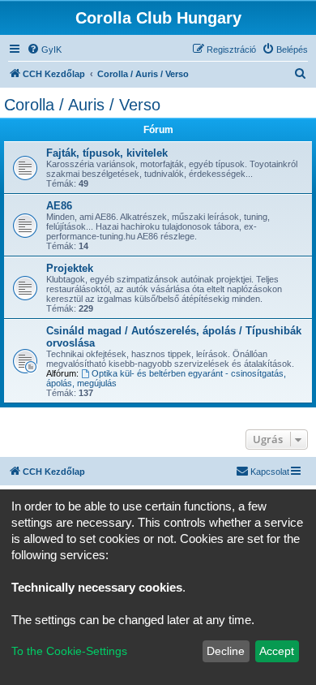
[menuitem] (44, 49)
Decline (226, 650)
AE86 (59, 206)
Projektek (69, 268)
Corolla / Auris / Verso (82, 105)
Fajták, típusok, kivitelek (107, 153)
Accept (276, 650)
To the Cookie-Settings (69, 650)
